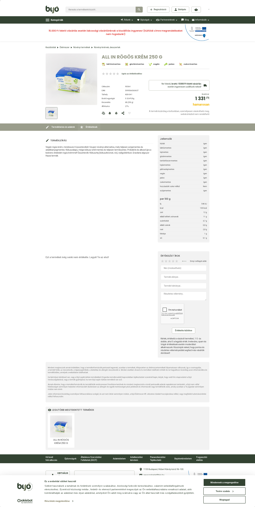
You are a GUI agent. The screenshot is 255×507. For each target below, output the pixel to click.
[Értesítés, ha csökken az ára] (116, 113)
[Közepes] (169, 261)
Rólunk (127, 20)
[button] (196, 10)
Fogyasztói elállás (201, 458)
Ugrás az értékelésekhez (132, 74)
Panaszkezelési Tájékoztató (157, 458)
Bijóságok (144, 20)
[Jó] (173, 261)
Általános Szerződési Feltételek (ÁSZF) (91, 458)
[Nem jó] (162, 261)
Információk (201, 20)
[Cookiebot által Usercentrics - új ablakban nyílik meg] (25, 501)
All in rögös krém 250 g (61, 441)
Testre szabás (223, 491)
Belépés (182, 9)
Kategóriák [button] (57, 20)
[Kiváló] (176, 261)
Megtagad (224, 499)
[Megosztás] (123, 113)
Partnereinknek (167, 20)
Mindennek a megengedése (224, 482)
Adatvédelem (119, 458)
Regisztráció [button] (160, 9)
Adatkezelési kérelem (136, 458)
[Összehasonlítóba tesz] (103, 113)
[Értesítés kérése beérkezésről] (110, 113)
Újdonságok (70, 458)
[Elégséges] (166, 261)
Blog (187, 20)
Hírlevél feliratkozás (51, 458)
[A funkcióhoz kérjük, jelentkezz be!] (129, 113)
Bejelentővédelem (183, 458)
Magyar (207, 9)
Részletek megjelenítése (57, 501)
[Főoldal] (53, 9)
